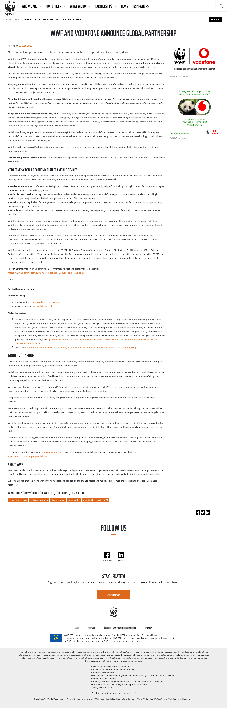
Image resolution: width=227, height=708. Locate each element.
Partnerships (104, 6)
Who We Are (30, 6)
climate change (58, 500)
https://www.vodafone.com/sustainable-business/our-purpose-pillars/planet (46, 272)
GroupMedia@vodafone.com (45, 302)
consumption (74, 500)
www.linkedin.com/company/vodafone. (27, 456)
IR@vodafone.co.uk (42, 306)
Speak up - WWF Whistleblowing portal (120, 627)
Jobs (77, 627)
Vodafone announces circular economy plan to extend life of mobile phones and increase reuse (75, 347)
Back (216, 19)
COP (106, 500)
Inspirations (141, 6)
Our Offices (53, 6)
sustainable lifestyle (92, 500)
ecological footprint (39, 500)
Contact (91, 627)
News (124, 6)
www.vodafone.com (51, 452)
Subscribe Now (113, 594)
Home (8, 19)
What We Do (78, 6)
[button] (41, 6)
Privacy (148, 627)
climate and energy (18, 500)
